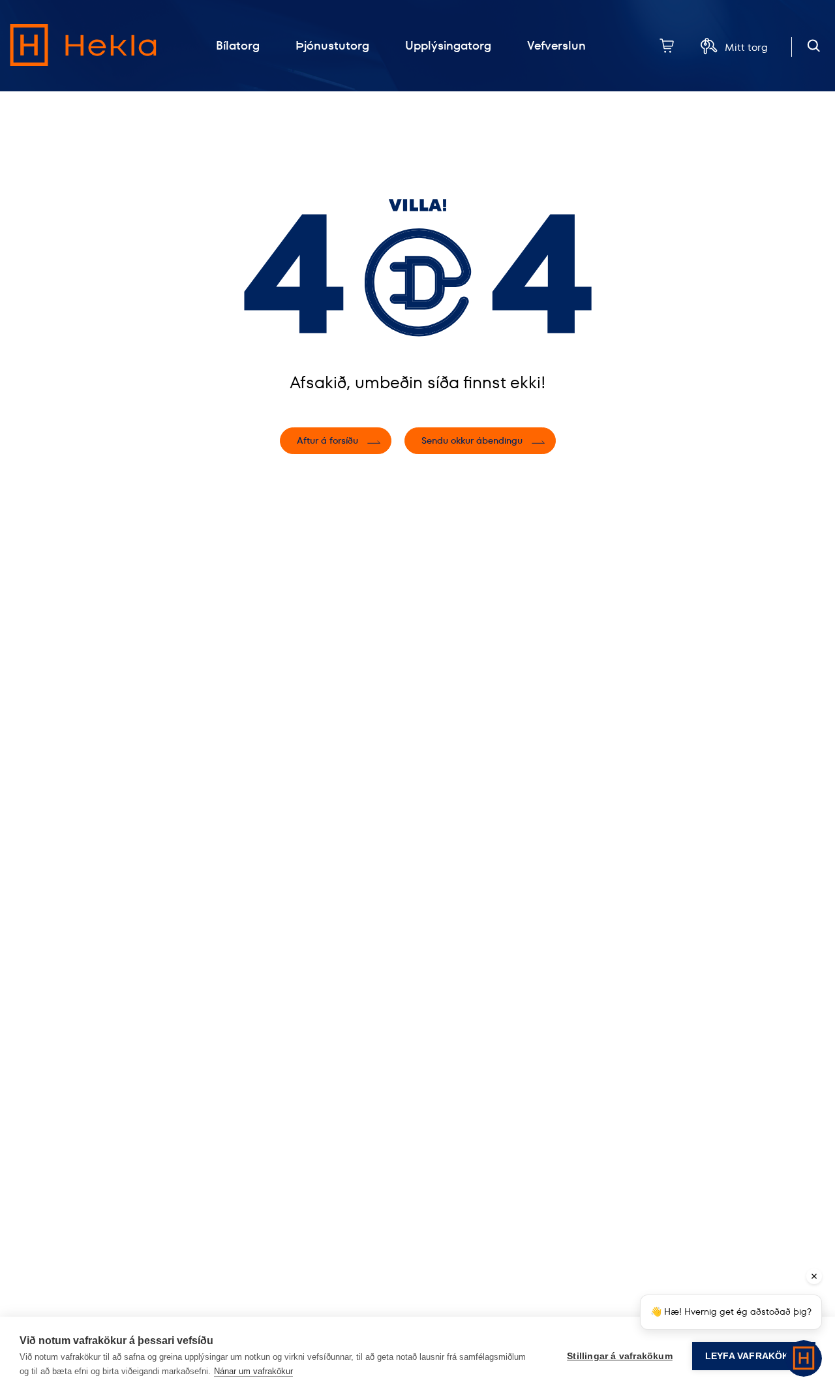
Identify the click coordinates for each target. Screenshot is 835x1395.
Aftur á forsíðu (327, 440)
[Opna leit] (813, 46)
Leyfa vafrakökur (753, 1356)
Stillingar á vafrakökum (620, 1356)
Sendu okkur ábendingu (472, 440)
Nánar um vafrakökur (253, 1371)
